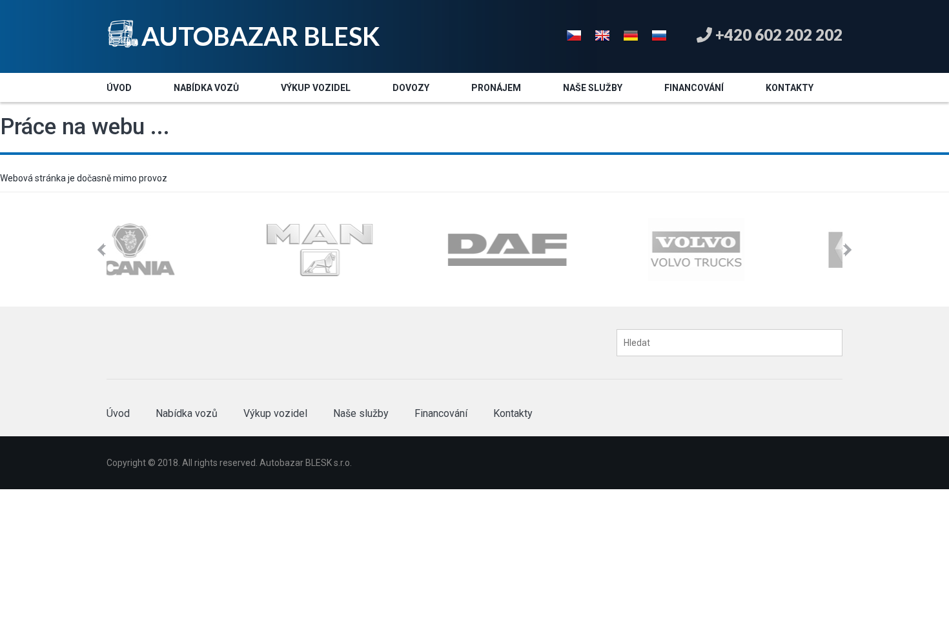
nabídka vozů (206, 88)
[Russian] (659, 34)
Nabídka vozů (187, 413)
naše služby (592, 88)
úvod (119, 88)
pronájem (496, 88)
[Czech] (574, 34)
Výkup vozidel (275, 413)
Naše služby (361, 413)
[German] (630, 34)
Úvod (118, 413)
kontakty (789, 88)
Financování (440, 413)
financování (694, 88)
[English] (602, 34)
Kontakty (513, 413)
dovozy (411, 88)
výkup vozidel (316, 88)
